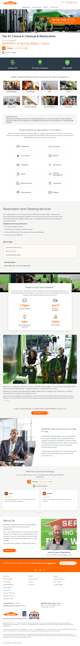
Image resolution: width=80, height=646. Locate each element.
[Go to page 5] (42, 512)
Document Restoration (24, 120)
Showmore (6, 400)
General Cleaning (8, 598)
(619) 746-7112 (71, 3)
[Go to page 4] (41, 512)
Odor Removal (44, 120)
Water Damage (7, 579)
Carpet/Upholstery (66, 118)
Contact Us (54, 7)
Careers (30, 582)
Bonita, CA (27, 265)
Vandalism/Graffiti (68, 120)
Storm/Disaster (7, 587)
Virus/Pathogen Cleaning (38, 118)
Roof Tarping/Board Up (55, 120)
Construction (6, 590)
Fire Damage (7, 582)
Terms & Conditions (59, 579)
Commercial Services (13, 255)
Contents (8, 122)
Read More (9, 550)
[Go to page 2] (38, 512)
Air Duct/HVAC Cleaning (53, 118)
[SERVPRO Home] (10, 2)
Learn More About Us (13, 247)
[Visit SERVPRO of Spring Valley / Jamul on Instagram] (40, 570)
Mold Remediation (8, 584)
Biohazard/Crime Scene (23, 118)
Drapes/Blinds (35, 120)
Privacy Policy (57, 582)
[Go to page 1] (37, 512)
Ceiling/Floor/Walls (11, 120)
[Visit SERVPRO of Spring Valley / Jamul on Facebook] (44, 570)
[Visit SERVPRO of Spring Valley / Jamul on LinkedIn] (35, 570)
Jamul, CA (19, 265)
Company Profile (33, 579)
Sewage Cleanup (11, 118)
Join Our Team (11, 251)
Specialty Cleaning (8, 596)
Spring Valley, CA (9, 265)
